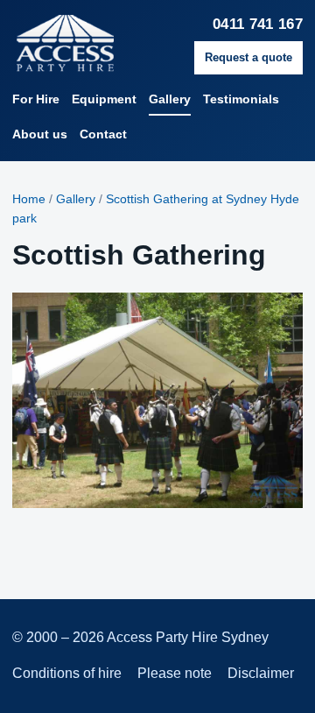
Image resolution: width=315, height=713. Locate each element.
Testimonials (241, 99)
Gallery (170, 99)
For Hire (36, 99)
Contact (103, 134)
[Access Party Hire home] (98, 43)
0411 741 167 (258, 24)
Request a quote (248, 57)
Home (29, 199)
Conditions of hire (67, 673)
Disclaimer (261, 673)
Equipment (104, 99)
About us (39, 134)
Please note (174, 673)
